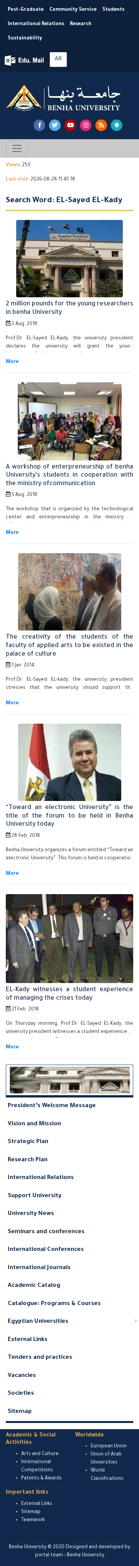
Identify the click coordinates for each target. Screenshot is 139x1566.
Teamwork (33, 1520)
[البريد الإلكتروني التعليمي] (25, 60)
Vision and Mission (34, 1124)
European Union (109, 1446)
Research (81, 24)
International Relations (36, 24)
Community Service (73, 10)
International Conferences (46, 1250)
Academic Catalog (34, 1286)
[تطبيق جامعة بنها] (116, 125)
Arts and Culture (40, 1454)
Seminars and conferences (46, 1232)
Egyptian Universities (38, 1322)
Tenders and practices (40, 1358)
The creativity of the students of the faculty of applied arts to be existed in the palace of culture (69, 646)
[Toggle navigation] (17, 148)
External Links (27, 1340)
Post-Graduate (26, 10)
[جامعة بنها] (64, 98)
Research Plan (27, 1160)
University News (31, 1214)
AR (58, 59)
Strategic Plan (28, 1142)
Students (113, 10)
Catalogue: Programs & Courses (54, 1304)
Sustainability (25, 38)
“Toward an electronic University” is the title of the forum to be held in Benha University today (69, 816)
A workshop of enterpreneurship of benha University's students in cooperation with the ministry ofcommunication (69, 475)
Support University (34, 1196)
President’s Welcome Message (52, 1106)
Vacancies (22, 1376)
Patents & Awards (41, 1478)
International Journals (39, 1268)
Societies (21, 1393)
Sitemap (20, 1412)
